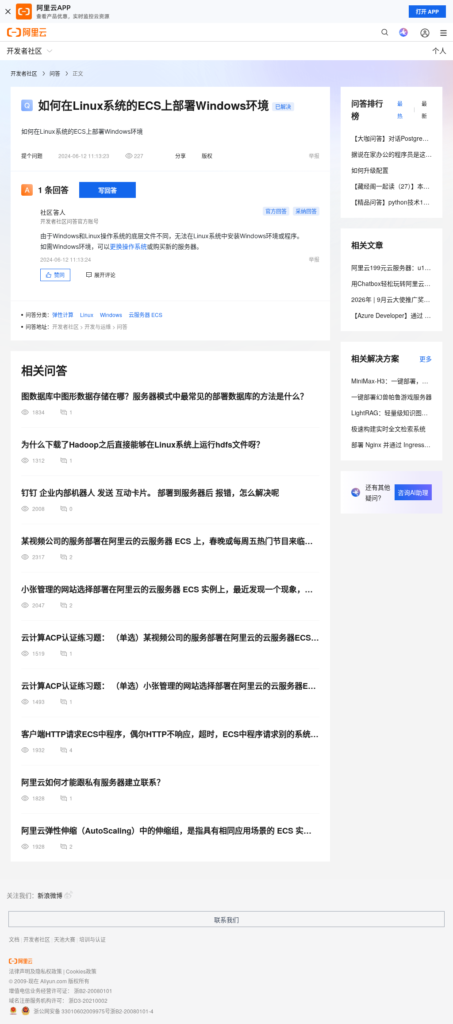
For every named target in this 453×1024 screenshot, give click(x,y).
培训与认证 (92, 939)
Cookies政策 (81, 971)
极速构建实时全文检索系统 (388, 428)
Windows (111, 314)
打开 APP (427, 11)
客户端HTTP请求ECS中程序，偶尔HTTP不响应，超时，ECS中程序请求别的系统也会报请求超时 (170, 734)
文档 (14, 939)
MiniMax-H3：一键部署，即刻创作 (399, 380)
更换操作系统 (128, 246)
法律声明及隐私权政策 (35, 971)
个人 (439, 51)
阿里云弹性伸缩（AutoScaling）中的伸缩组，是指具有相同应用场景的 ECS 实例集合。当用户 (170, 830)
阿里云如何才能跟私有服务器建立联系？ (93, 782)
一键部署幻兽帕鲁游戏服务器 (391, 396)
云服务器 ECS (145, 314)
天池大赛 (64, 939)
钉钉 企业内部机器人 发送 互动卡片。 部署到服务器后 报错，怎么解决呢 (150, 492)
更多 (425, 358)
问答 (55, 73)
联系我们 (226, 919)
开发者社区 (24, 73)
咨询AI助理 (413, 492)
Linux (86, 314)
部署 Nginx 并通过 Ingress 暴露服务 (401, 444)
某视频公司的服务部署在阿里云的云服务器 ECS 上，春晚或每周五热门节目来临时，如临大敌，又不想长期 (170, 541)
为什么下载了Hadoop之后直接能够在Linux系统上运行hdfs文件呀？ (142, 444)
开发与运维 (97, 326)
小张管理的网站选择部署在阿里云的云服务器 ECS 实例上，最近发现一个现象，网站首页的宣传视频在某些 (170, 589)
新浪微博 (50, 895)
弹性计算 (62, 314)
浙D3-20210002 (88, 1000)
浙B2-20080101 (93, 990)
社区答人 (52, 212)
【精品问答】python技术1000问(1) (399, 201)
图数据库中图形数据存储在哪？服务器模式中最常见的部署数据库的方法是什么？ (164, 396)
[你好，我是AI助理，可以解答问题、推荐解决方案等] (403, 32)
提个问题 (31, 155)
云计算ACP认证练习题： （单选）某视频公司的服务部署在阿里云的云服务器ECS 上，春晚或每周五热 (170, 637)
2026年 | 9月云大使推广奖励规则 (396, 299)
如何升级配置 (369, 170)
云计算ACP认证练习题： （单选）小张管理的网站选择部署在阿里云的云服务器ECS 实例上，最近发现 (170, 686)
